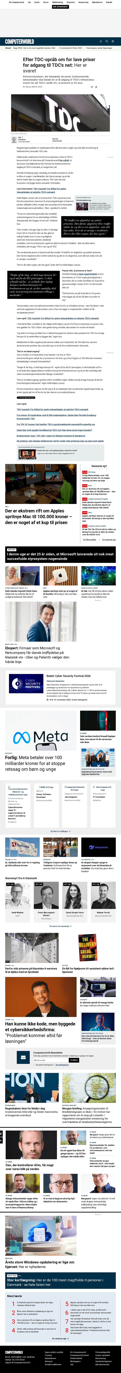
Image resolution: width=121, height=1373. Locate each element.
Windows (11, 550)
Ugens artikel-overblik (54, 1352)
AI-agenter (86, 859)
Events (37, 2)
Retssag (91, 472)
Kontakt (109, 2)
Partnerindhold (76, 1358)
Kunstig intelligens (97, 526)
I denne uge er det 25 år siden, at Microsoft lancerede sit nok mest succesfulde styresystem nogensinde (90, 1313)
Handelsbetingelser (103, 1361)
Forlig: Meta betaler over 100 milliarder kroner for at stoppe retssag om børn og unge (96, 478)
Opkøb (7, 1019)
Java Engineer (71, 797)
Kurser (46, 2)
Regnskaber (10, 1105)
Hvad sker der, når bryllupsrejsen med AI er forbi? (57, 450)
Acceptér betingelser (44, 1065)
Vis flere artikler (89, 540)
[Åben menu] (113, 41)
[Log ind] (101, 41)
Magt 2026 (9, 644)
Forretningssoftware (98, 499)
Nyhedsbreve (97, 2)
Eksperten (71, 2)
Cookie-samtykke (102, 1355)
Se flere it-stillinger (60, 831)
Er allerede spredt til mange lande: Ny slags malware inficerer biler (35, 1303)
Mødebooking (57, 2)
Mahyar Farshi (103, 912)
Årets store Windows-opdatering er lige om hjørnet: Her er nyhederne (35, 1312)
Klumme (83, 733)
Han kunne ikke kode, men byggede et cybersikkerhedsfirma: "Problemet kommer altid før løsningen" (90, 1330)
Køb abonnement (60, 7)
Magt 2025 (12, 1276)
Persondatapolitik (102, 1352)
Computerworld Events (79, 1355)
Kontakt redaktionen (53, 1364)
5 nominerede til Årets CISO (70, 48)
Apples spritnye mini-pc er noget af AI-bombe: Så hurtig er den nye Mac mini (98, 518)
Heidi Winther (18, 912)
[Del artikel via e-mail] (92, 87)
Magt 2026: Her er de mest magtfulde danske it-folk (34, 48)
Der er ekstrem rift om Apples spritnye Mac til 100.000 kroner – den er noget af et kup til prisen (98, 491)
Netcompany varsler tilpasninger (99, 48)
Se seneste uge (59, 1338)
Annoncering (83, 2)
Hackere (83, 1000)
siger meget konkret (88, 274)
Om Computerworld (16, 2)
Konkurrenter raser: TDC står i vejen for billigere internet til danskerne (51, 436)
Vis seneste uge (109, 540)
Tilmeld (74, 1060)
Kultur (65, 965)
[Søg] (107, 41)
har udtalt (64, 160)
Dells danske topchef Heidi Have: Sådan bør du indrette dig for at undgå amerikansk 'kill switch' (97, 505)
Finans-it (9, 859)
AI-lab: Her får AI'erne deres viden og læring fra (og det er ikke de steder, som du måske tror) (99, 532)
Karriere (47, 859)
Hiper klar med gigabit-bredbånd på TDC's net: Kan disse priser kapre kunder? (54, 430)
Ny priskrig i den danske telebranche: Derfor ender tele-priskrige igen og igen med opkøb (60, 441)
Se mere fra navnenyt (60, 926)
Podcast (48, 1355)
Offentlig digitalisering (83, 200)
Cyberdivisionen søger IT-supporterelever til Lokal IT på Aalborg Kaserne (16, 813)
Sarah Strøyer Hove (75, 912)
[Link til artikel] (41, 484)
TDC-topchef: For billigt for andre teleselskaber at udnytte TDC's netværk (63, 318)
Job (29, 2)
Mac (7, 506)
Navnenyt (49, 1361)
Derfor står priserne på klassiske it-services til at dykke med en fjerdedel (36, 1330)
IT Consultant (99, 797)
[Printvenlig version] (96, 87)
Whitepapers (75, 1361)
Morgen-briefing (69, 1105)
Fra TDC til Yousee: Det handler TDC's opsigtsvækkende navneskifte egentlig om (56, 424)
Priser (8, 965)
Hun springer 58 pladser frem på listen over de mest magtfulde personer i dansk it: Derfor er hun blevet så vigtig (90, 1321)
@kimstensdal (57, 141)
